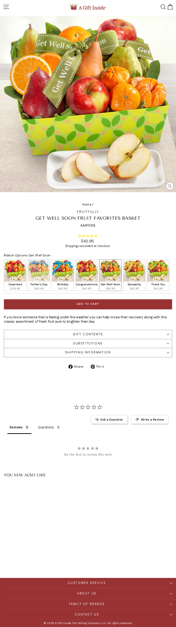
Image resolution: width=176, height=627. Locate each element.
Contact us (87, 615)
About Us (86, 593)
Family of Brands (87, 604)
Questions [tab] (46, 427)
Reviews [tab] (16, 427)
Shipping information (88, 352)
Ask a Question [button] (111, 419)
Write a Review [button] (152, 419)
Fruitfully (88, 212)
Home (86, 204)
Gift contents (88, 334)
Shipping (71, 246)
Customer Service (87, 583)
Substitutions (88, 343)
